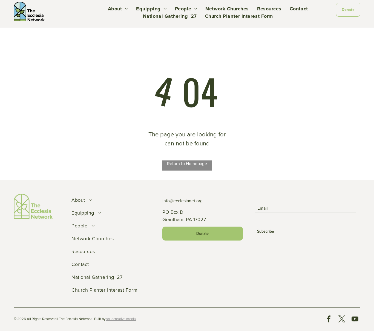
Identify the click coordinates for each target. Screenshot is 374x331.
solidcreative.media (121, 319)
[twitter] (342, 320)
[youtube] (355, 320)
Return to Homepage (187, 163)
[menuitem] (118, 9)
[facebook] (329, 320)
